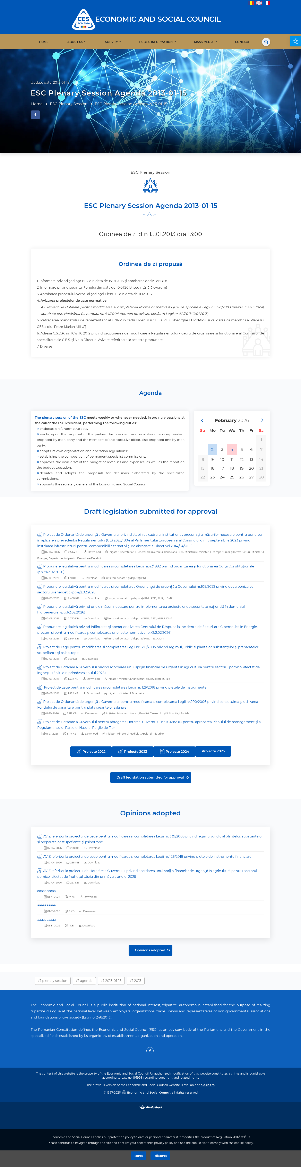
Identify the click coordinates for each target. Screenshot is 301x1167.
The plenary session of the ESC (60, 418)
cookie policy (243, 1142)
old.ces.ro (208, 1085)
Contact (242, 42)
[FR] (267, 3)
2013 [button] (137, 981)
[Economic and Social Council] (83, 19)
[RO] (251, 3)
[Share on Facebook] (35, 114)
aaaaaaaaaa (46, 891)
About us (75, 42)
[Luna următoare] (262, 420)
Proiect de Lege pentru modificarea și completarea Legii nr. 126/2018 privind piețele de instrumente (125, 687)
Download (94, 552)
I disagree (160, 1155)
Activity (111, 42)
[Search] (266, 42)
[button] (295, 41)
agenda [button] (86, 981)
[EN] (259, 3)
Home (43, 42)
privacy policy (163, 1142)
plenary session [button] (54, 981)
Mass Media (204, 42)
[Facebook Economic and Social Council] (150, 1050)
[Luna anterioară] (202, 420)
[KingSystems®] (150, 1107)
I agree (138, 1155)
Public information (156, 42)
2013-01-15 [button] (112, 981)
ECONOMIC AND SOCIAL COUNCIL (158, 19)
